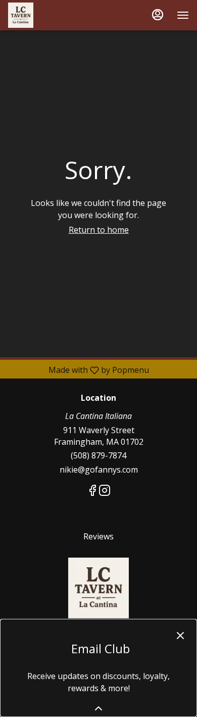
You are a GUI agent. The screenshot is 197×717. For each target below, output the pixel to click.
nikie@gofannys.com (99, 469)
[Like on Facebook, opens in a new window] (92, 491)
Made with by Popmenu (78, 370)
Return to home (99, 229)
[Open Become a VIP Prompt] (98, 708)
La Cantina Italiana (98, 588)
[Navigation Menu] (183, 15)
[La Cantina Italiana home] (53, 15)
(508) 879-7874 (98, 455)
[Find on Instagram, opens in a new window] (104, 491)
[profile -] (158, 15)
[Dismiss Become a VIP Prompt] (180, 635)
